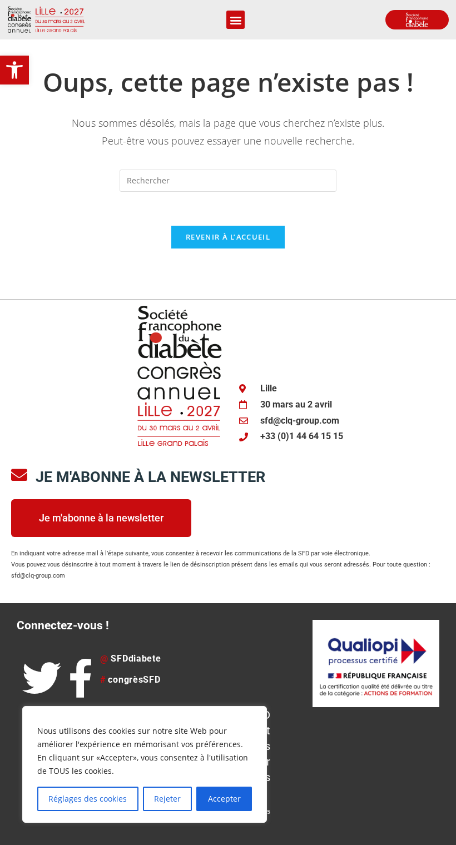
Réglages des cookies (87, 798)
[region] (144, 764)
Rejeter (167, 798)
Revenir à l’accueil (228, 237)
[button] (14, 70)
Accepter (224, 798)
